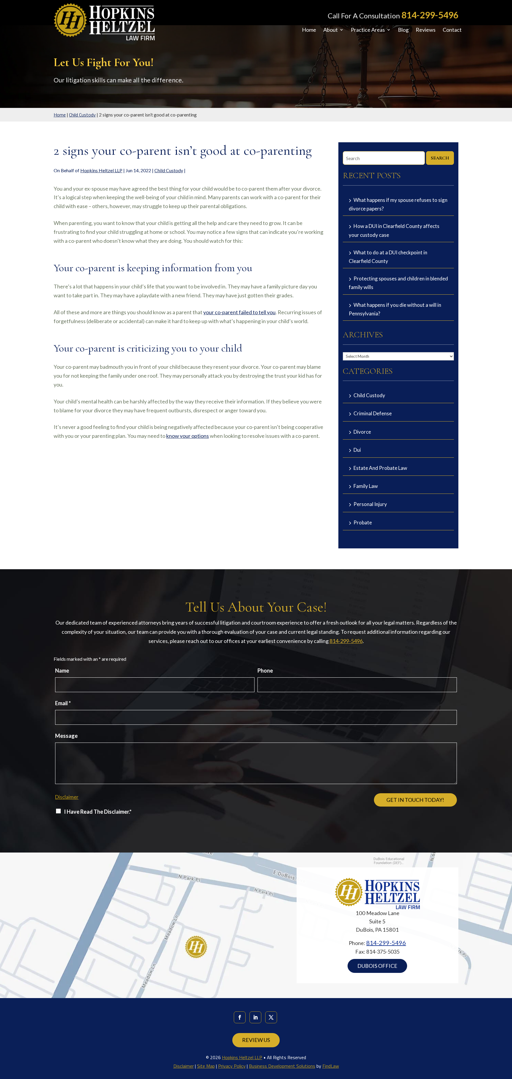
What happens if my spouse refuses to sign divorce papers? (398, 204)
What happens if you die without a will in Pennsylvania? (395, 309)
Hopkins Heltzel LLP (101, 170)
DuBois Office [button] (377, 966)
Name (62, 670)
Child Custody (168, 170)
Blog (403, 30)
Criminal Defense (372, 413)
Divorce (362, 432)
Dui (357, 450)
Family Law (365, 486)
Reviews (426, 30)
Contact (452, 30)
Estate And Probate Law (380, 468)
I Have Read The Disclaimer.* (98, 811)
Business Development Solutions (282, 1066)
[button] (506, 1036)
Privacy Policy (232, 1066)
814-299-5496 (429, 14)
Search (440, 158)
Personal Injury (370, 504)
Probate (362, 522)
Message (66, 735)
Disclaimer (67, 797)
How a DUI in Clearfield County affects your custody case (394, 230)
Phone (265, 670)
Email (63, 703)
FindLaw (330, 1066)
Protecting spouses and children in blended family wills (398, 282)
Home (309, 30)
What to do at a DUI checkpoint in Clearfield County (388, 256)
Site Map (206, 1066)
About (330, 30)
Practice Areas (368, 30)
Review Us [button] (256, 1040)
